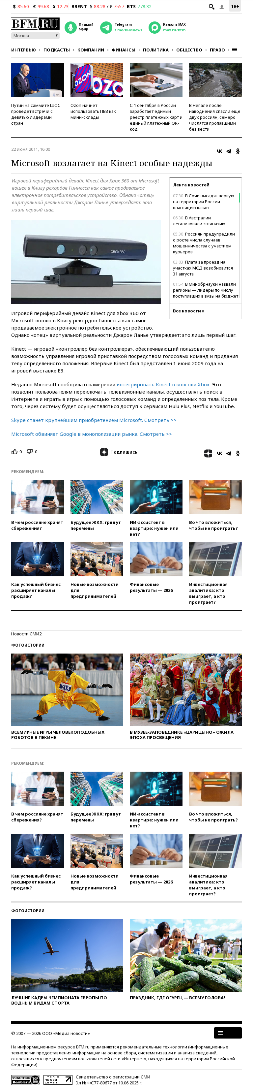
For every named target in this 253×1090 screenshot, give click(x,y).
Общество (189, 50)
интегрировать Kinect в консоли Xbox (163, 384)
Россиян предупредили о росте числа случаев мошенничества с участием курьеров (204, 243)
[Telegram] (229, 151)
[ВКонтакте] (219, 151)
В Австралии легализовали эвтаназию (199, 221)
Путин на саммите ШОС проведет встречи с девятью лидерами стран (36, 114)
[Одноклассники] (238, 151)
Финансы (123, 50)
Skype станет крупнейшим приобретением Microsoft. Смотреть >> (94, 420)
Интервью (23, 50)
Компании (90, 50)
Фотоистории (27, 645)
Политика (156, 50)
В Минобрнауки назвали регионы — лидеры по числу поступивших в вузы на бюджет (205, 290)
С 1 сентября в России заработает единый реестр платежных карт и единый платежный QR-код (156, 117)
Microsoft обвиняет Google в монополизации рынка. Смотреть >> (91, 434)
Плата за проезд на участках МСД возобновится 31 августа (203, 268)
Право (217, 50)
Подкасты (56, 50)
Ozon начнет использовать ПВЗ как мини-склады (93, 111)
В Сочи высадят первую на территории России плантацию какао (203, 201)
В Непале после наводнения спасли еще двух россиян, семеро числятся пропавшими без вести (214, 117)
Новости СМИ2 (26, 634)
